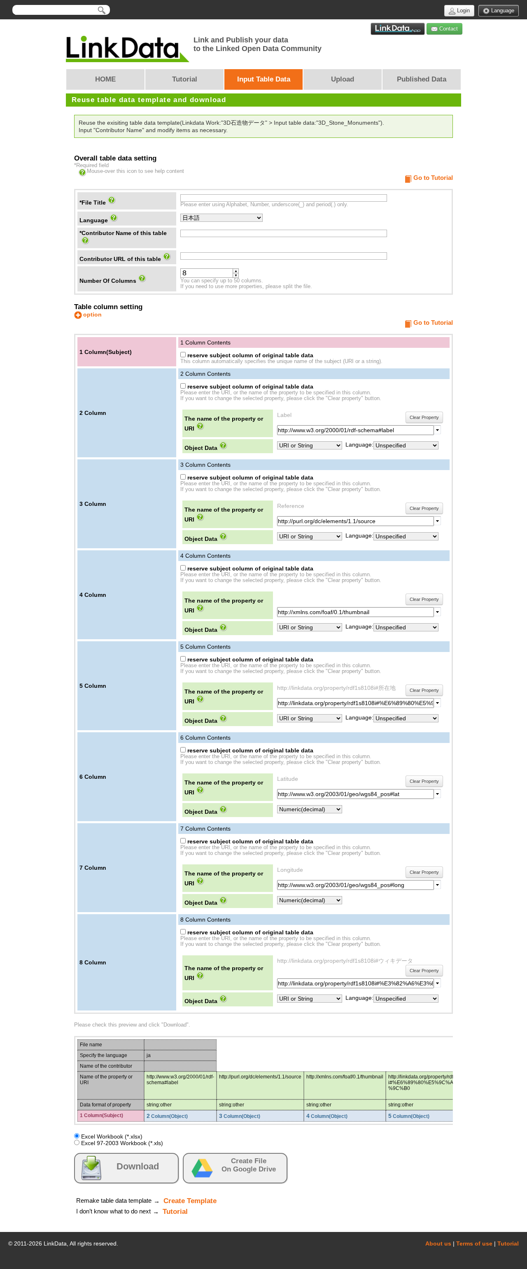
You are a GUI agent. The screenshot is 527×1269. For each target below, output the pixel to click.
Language (502, 10)
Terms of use (474, 1243)
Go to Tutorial (433, 177)
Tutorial (175, 1211)
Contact (448, 29)
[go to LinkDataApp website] (398, 29)
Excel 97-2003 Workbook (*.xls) (121, 1143)
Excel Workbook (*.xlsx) (110, 1136)
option (92, 314)
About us (438, 1243)
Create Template (190, 1201)
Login (462, 10)
